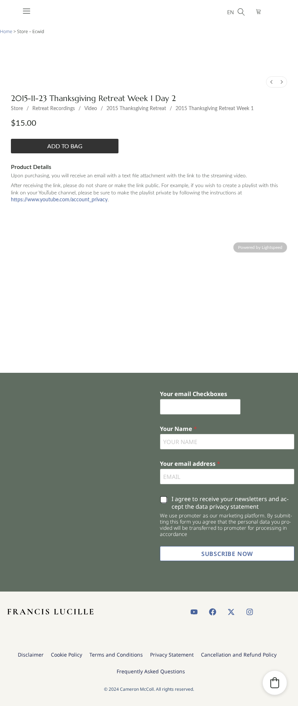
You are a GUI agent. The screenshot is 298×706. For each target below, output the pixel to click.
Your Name (178, 428)
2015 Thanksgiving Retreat (136, 108)
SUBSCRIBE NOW (227, 554)
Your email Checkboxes (193, 394)
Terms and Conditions (116, 654)
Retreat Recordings (53, 108)
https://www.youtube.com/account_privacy (59, 199)
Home (6, 31)
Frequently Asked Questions (151, 671)
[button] (274, 682)
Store (17, 108)
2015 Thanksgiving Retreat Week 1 (215, 108)
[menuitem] (271, 82)
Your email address (190, 463)
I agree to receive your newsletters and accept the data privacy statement (230, 503)
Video (90, 108)
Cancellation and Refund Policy (239, 654)
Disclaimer (31, 654)
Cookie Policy (66, 654)
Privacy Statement (172, 654)
